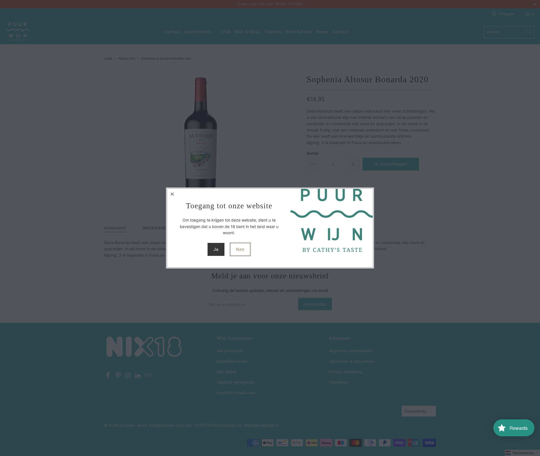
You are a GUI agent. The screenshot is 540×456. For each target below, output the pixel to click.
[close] (172, 194)
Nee (240, 249)
